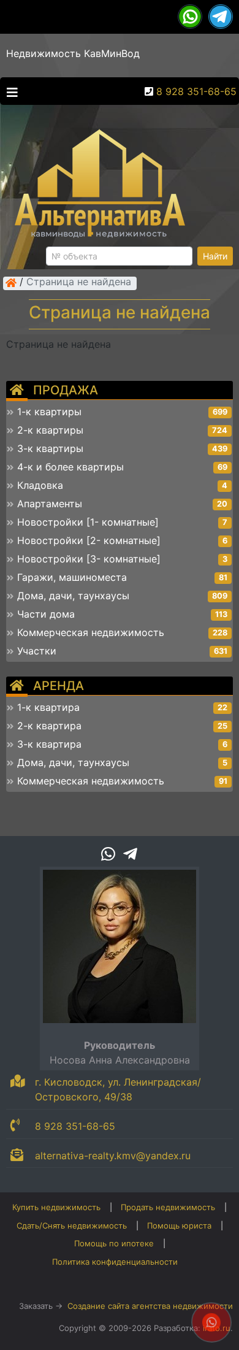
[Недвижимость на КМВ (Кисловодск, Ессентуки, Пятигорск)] (11, 283)
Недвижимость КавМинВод (73, 53)
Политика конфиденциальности (115, 1262)
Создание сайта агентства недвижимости (150, 1306)
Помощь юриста (179, 1225)
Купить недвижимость (56, 1207)
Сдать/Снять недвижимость (72, 1225)
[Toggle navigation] (9, 91)
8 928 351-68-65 (196, 91)
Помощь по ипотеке (114, 1243)
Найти (215, 256)
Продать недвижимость (168, 1207)
